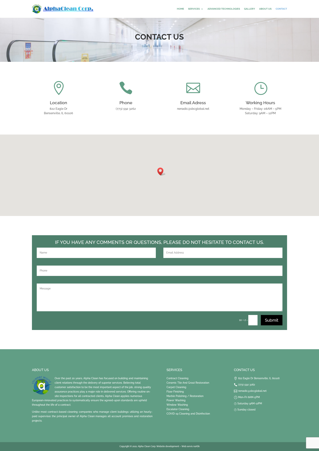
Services (194, 8)
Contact (281, 8)
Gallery (249, 8)
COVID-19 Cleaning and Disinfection (188, 413)
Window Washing (177, 404)
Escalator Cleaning (178, 409)
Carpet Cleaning (176, 387)
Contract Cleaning (177, 378)
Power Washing (176, 400)
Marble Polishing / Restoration (185, 396)
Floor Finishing (175, 391)
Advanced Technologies (223, 8)
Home (180, 8)
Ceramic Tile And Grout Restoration (188, 382)
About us (265, 8)
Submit (271, 320)
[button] (161, 171)
